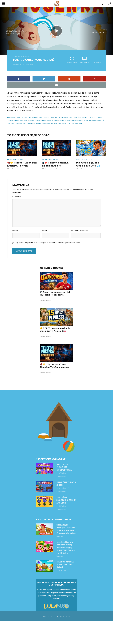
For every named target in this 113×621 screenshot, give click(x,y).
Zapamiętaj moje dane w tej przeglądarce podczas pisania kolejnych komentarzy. (47, 242)
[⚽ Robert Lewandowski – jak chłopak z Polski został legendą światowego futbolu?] (56, 281)
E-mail (45, 230)
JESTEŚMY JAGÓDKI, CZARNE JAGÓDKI (66, 500)
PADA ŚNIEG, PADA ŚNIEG (66, 483)
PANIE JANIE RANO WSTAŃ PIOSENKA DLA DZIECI (77, 117)
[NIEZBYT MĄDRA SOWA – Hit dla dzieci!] (45, 566)
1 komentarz (61, 570)
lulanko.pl (41, 592)
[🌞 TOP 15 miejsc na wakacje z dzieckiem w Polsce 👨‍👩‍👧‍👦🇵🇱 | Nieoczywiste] (56, 317)
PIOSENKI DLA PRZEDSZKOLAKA (71, 124)
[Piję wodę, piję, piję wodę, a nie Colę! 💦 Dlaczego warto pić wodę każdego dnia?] (91, 148)
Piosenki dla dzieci (21, 56)
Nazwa (15, 230)
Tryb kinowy (72, 62)
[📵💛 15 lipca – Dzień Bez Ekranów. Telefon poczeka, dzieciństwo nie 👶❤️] (22, 148)
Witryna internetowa (79, 230)
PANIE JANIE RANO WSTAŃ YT (71, 120)
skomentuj (17, 64)
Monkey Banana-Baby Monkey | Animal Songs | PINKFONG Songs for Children (66, 547)
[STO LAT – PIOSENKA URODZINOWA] (45, 468)
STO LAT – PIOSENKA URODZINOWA (64, 467)
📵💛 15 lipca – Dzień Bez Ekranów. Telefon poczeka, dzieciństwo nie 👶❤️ (54, 367)
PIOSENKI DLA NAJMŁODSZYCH (45, 124)
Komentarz (17, 197)
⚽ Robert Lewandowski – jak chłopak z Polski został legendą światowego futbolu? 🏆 (56, 296)
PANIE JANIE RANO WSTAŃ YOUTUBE (43, 120)
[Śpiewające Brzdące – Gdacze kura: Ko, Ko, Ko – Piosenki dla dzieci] (45, 529)
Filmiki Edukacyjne (15, 160)
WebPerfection (63, 616)
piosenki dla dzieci (24, 124)
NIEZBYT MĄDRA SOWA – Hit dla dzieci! (65, 565)
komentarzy (61, 536)
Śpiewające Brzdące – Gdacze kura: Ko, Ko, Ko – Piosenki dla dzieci (66, 529)
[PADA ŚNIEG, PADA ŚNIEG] (45, 486)
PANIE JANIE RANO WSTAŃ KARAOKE (43, 117)
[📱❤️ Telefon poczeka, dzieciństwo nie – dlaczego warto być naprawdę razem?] (56, 148)
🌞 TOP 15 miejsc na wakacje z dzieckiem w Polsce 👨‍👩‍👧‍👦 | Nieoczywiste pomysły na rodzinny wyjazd (56, 332)
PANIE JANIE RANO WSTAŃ (17, 117)
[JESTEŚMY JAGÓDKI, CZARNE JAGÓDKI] (45, 501)
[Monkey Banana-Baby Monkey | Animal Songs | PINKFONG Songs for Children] (45, 546)
